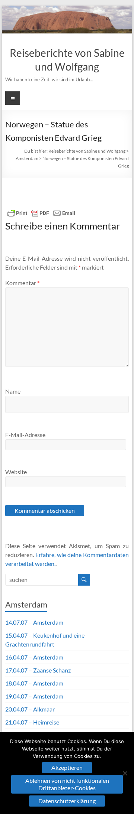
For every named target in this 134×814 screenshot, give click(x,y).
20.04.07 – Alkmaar (30, 709)
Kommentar (22, 282)
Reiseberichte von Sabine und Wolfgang (86, 151)
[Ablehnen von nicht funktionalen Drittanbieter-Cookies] (124, 773)
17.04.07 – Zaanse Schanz (38, 670)
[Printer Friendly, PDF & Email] (41, 213)
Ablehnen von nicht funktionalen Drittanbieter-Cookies (67, 784)
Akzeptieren (67, 767)
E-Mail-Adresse (25, 434)
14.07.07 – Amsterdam (34, 622)
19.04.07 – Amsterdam (34, 696)
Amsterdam (27, 158)
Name (12, 391)
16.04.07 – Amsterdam (34, 657)
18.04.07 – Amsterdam (34, 683)
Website (16, 471)
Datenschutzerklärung (67, 800)
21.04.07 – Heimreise (32, 722)
